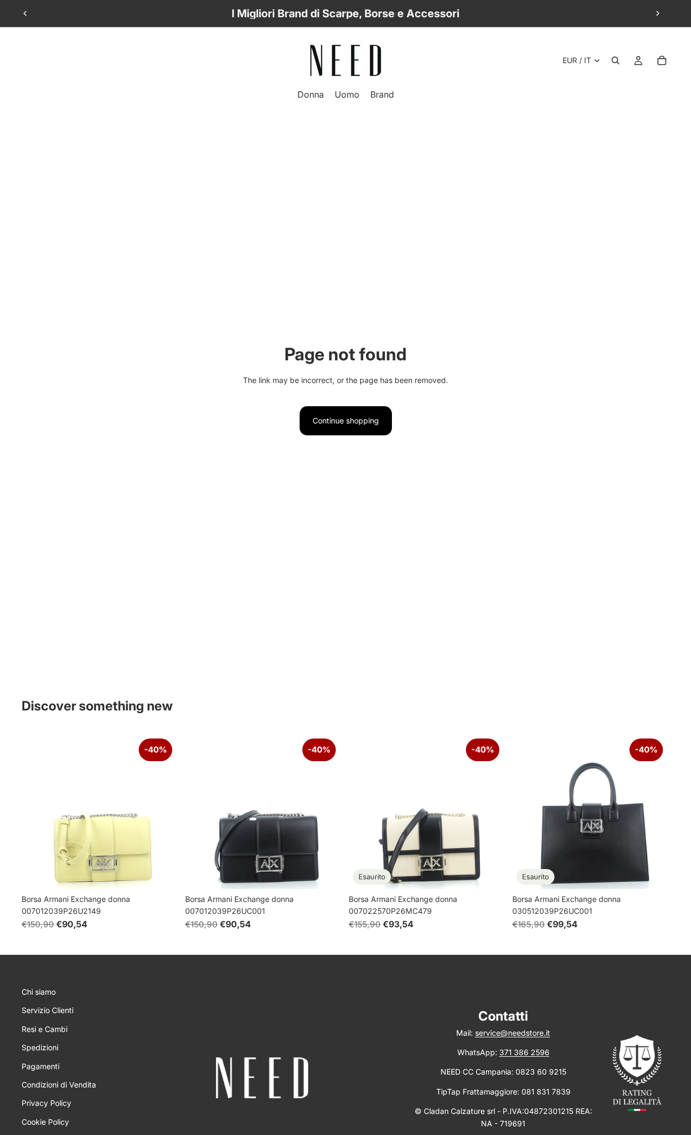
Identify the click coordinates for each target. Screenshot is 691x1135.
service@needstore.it (512, 1032)
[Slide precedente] (25, 13)
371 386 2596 (524, 1052)
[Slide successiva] (657, 13)
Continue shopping (346, 420)
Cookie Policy (45, 1121)
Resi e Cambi (44, 1029)
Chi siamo (39, 991)
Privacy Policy (46, 1102)
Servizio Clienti (47, 1010)
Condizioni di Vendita (59, 1084)
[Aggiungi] (162, 872)
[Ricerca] (615, 60)
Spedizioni (40, 1047)
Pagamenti (40, 1066)
